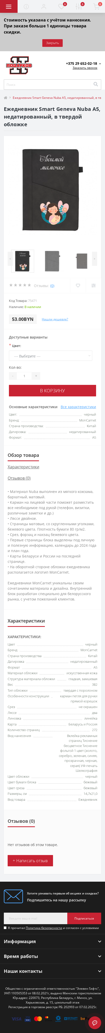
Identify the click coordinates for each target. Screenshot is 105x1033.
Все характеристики (78, 406)
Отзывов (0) (19, 478)
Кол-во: (15, 367)
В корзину (52, 390)
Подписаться (84, 918)
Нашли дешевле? (55, 319)
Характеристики (23, 467)
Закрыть (52, 42)
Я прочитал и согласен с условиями (53, 928)
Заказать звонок (85, 68)
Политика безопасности (44, 928)
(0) (52, 285)
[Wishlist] (78, 285)
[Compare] (93, 285)
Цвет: (15, 345)
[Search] (95, 84)
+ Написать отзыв (30, 860)
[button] (43, 6)
